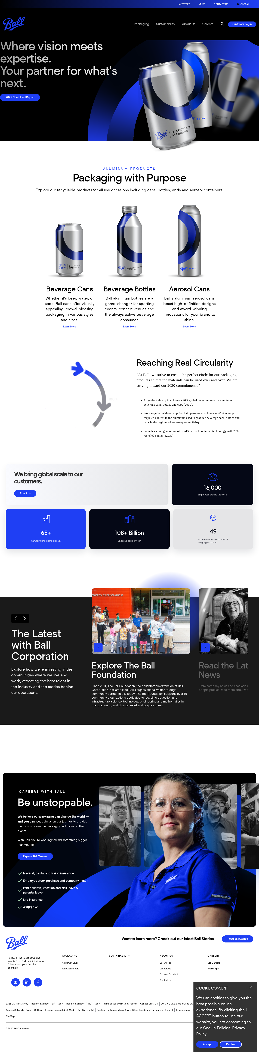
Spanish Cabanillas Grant (18, 1010)
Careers (207, 24)
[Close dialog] (251, 987)
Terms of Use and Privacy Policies (120, 1004)
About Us (188, 24)
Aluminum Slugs (70, 963)
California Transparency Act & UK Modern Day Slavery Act (64, 1010)
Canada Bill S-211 (149, 1004)
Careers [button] (214, 956)
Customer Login (242, 24)
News (202, 4)
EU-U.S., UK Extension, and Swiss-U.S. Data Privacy (188, 1004)
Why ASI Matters (70, 968)
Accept (207, 1044)
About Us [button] (166, 956)
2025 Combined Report (20, 97)
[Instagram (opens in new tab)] (15, 982)
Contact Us (221, 4)
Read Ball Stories (238, 939)
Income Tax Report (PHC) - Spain (83, 1004)
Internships (213, 968)
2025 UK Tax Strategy (17, 1004)
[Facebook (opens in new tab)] (38, 982)
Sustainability (165, 24)
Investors (184, 4)
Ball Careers (214, 963)
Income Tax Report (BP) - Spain (47, 1004)
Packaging (141, 24)
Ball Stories (165, 963)
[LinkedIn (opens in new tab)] (27, 982)
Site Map (10, 1016)
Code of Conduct (169, 974)
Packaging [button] (70, 956)
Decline (230, 1044)
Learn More (69, 326)
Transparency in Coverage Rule (192, 1010)
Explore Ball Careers (35, 856)
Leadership (165, 968)
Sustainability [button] (119, 956)
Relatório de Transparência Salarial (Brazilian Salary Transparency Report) (135, 1010)
